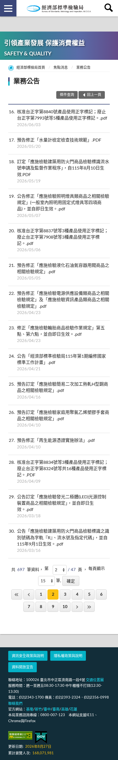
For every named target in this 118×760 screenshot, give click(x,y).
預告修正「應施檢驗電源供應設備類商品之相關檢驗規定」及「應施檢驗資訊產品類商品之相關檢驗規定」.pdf (59, 303)
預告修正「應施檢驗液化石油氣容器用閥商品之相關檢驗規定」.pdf (59, 271)
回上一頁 (28, 594)
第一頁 (16, 594)
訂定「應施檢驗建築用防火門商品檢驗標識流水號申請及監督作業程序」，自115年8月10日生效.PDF (59, 171)
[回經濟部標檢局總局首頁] (59, 8)
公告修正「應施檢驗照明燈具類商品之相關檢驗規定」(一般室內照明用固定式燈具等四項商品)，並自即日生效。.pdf (59, 206)
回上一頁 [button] (94, 95)
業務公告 (83, 67)
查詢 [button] (110, 8)
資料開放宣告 (22, 667)
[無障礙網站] (20, 735)
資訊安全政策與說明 (28, 656)
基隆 (29, 709)
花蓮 (73, 709)
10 (65, 607)
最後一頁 (89, 607)
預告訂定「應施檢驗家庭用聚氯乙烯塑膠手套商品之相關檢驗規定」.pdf (59, 418)
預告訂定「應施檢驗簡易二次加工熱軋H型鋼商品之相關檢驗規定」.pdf (58, 390)
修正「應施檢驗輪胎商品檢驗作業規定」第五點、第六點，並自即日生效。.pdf (57, 334)
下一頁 (77, 607)
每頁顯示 (96, 569)
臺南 (56, 709)
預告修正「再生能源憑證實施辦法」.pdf (52, 443)
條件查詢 (67, 95)
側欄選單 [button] (8, 8)
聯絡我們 (15, 703)
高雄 (64, 709)
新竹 (38, 709)
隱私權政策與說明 (68, 656)
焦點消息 (61, 67)
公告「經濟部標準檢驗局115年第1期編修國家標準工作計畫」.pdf (57, 362)
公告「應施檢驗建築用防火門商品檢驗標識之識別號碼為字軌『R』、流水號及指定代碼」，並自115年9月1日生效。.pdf (59, 541)
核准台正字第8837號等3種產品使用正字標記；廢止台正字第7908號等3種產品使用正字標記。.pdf (58, 240)
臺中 (47, 709)
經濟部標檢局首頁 (30, 67)
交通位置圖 (95, 680)
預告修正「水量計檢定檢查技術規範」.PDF (55, 143)
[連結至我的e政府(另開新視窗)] (41, 737)
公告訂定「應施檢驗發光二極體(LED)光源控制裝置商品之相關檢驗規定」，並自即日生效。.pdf (57, 506)
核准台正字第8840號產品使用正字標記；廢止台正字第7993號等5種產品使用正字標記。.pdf (58, 118)
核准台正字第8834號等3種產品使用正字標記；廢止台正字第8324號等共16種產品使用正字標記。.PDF (58, 472)
